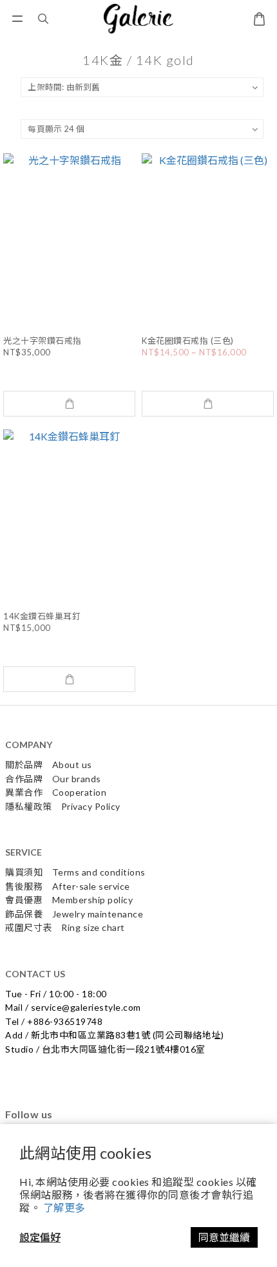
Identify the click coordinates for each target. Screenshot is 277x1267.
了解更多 (64, 1207)
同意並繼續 (224, 1237)
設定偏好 (40, 1237)
